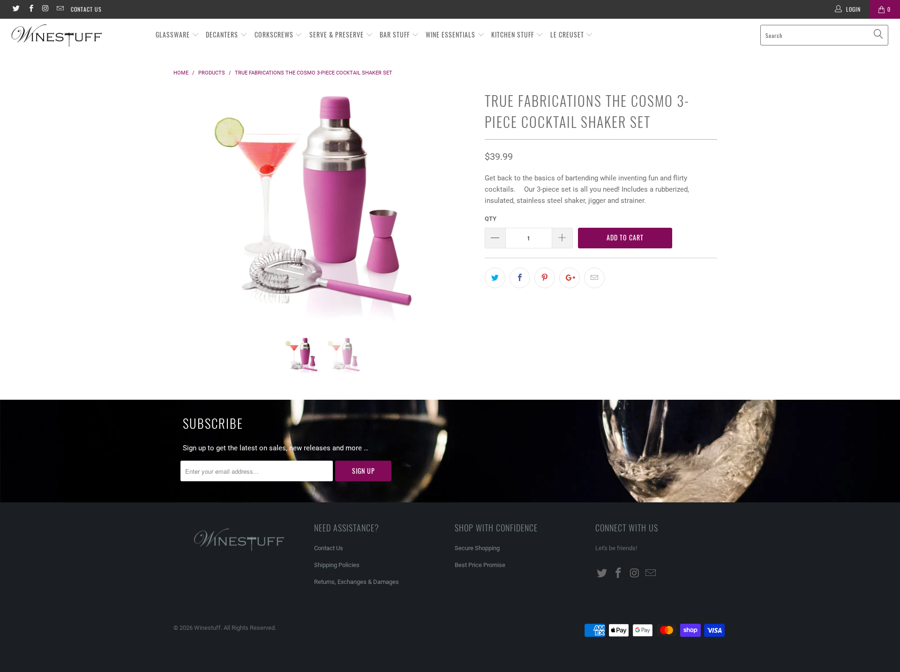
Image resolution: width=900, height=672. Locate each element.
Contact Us (86, 9)
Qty (490, 218)
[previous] (189, 212)
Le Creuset (568, 34)
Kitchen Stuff (513, 34)
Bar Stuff (396, 34)
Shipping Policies (337, 564)
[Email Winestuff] (60, 9)
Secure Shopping (477, 548)
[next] (459, 212)
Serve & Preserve (337, 34)
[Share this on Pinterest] (544, 278)
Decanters (223, 34)
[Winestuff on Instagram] (45, 9)
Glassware (174, 34)
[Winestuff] (76, 36)
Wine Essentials (451, 34)
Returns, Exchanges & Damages (356, 581)
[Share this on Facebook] (520, 278)
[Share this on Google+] (569, 278)
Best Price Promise (480, 564)
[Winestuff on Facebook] (30, 9)
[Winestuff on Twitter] (16, 9)
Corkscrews (275, 34)
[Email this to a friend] (594, 278)
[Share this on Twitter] (495, 278)
